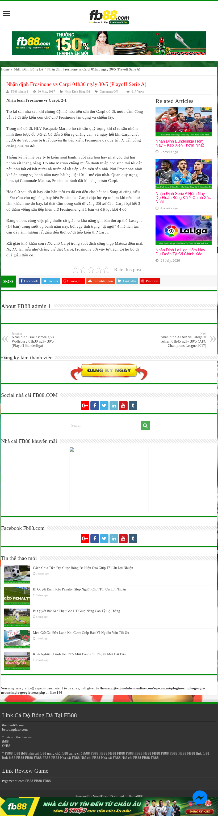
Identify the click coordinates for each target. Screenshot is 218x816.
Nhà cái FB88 (70, 758)
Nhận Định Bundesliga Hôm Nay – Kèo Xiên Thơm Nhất (180, 143)
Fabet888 (136, 796)
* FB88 (7, 753)
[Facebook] (94, 405)
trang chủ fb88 (57, 753)
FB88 (95, 753)
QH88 (6, 746)
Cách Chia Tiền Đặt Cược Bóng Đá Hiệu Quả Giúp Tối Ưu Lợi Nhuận (83, 568)
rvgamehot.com (13, 781)
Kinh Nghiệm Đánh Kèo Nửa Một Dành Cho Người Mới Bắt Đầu (79, 654)
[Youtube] (123, 405)
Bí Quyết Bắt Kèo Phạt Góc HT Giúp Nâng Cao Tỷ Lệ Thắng (76, 611)
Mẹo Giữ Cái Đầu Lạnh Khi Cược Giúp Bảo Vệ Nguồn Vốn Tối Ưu (81, 633)
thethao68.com (13, 725)
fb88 (5, 741)
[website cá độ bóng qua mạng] (109, 43)
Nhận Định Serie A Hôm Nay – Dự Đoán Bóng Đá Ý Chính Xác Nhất (183, 197)
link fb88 (202, 753)
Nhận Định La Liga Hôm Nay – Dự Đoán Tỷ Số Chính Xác (182, 252)
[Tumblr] (133, 405)
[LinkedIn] (114, 405)
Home (5, 69)
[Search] (145, 425)
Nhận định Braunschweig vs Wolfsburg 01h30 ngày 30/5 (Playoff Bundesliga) (33, 340)
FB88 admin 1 (19, 91)
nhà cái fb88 (37, 753)
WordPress (100, 796)
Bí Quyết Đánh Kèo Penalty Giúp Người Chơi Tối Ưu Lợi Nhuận (79, 589)
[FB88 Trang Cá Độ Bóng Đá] (109, 15)
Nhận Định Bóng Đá (28, 69)
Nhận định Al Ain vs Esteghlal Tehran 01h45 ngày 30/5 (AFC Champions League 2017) (183, 340)
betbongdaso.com (15, 729)
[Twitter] (104, 405)
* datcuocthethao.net (17, 737)
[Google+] (85, 405)
